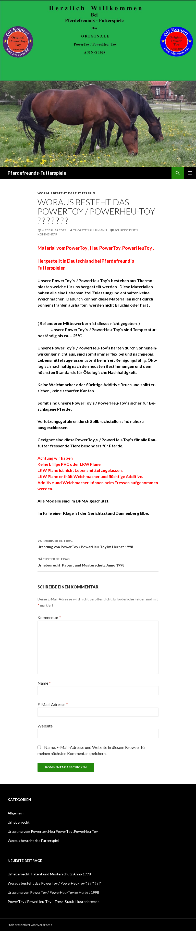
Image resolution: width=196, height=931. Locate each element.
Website (45, 725)
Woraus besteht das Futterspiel (67, 193)
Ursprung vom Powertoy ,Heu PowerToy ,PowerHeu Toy (53, 831)
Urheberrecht (19, 822)
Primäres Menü (190, 173)
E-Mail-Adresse (53, 704)
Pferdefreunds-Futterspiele (37, 173)
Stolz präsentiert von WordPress (30, 925)
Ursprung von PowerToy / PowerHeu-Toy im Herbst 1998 (85, 544)
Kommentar (49, 617)
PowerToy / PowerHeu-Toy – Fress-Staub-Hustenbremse (54, 901)
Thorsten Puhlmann (90, 230)
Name (44, 683)
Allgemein (15, 813)
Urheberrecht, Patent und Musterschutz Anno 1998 (81, 562)
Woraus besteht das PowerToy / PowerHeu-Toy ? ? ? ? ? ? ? (54, 883)
